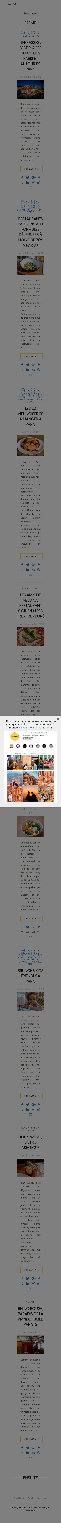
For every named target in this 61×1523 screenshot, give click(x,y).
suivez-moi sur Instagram (34, 727)
